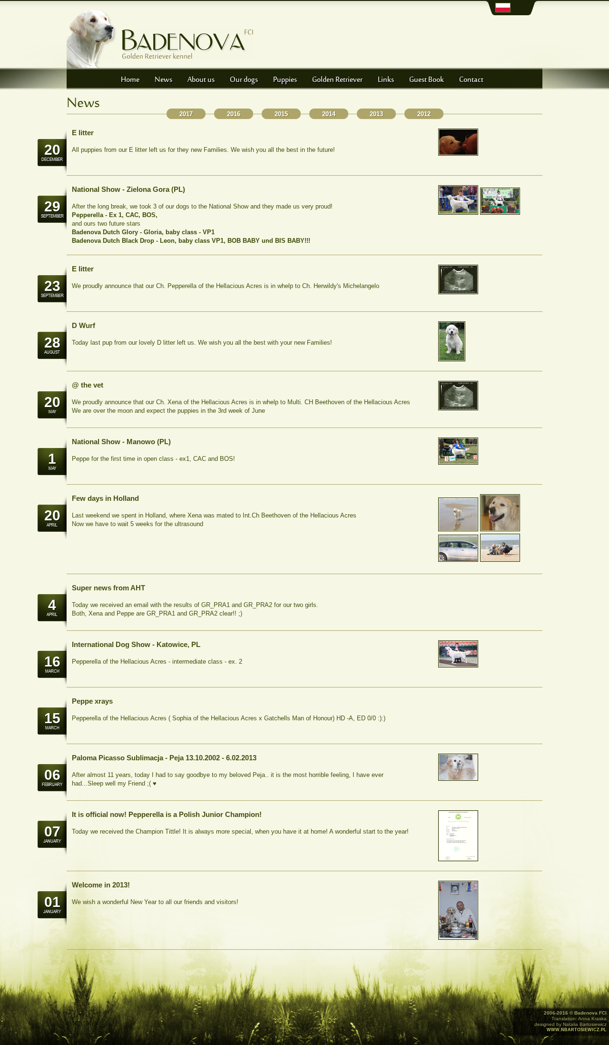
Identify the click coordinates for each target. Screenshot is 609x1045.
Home (130, 80)
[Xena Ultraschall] (451, 359)
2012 (424, 114)
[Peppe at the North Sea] (458, 529)
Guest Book (426, 80)
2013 (376, 114)
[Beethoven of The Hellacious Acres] (500, 559)
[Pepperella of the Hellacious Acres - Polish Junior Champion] (458, 665)
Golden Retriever (337, 80)
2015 (281, 114)
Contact (471, 80)
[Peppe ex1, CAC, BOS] (458, 462)
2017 (186, 114)
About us (201, 80)
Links (386, 80)
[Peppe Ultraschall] (458, 153)
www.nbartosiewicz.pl (577, 1029)
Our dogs (244, 80)
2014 (328, 114)
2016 (233, 114)
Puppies (285, 80)
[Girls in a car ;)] (458, 559)
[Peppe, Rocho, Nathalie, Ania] (500, 529)
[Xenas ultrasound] (458, 408)
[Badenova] (458, 212)
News (163, 80)
